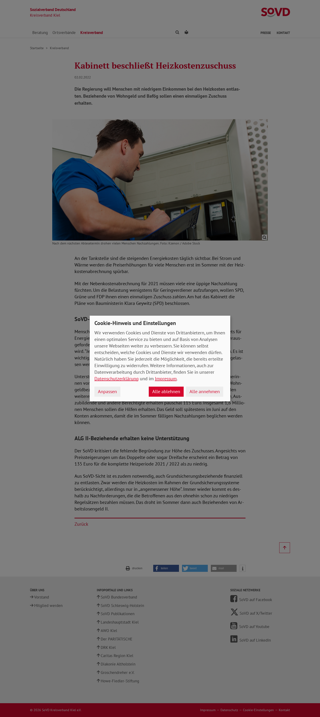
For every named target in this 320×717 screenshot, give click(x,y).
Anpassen (107, 391)
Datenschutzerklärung (116, 379)
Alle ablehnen (166, 391)
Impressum (166, 379)
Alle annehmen (205, 391)
